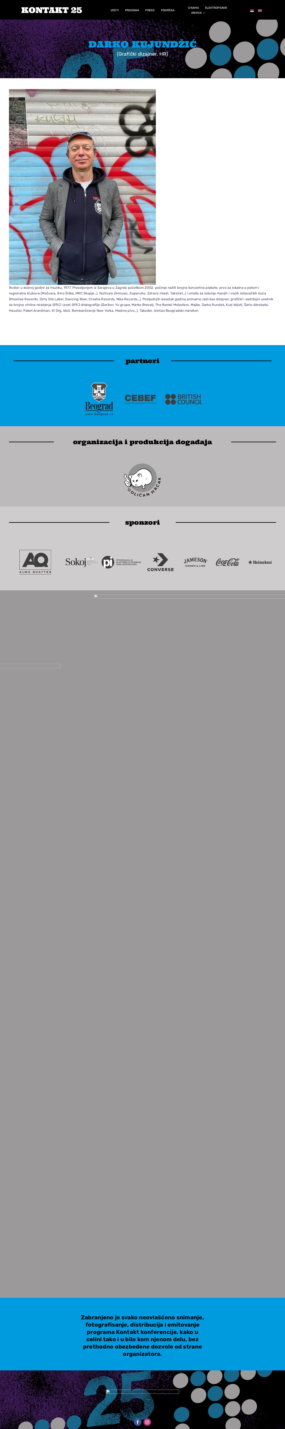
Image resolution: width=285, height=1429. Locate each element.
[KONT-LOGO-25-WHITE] (51, 9)
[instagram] (147, 1422)
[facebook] (137, 1422)
